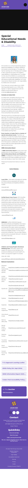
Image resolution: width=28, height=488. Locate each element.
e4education (14, 452)
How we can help (14, 432)
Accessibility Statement (14, 457)
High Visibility (14, 454)
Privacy (14, 461)
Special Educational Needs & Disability (11, 46)
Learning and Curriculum (14, 45)
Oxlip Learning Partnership (14, 437)
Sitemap (14, 459)
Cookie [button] (14, 464)
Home (2, 45)
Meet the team (14, 435)
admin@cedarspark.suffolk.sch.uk (14, 423)
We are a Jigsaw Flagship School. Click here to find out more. (14, 440)
